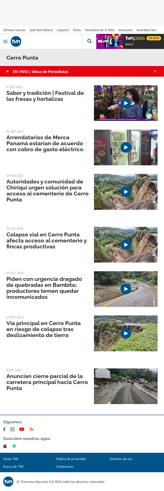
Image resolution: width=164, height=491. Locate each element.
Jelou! (129, 44)
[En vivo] (127, 37)
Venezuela (126, 30)
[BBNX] (8, 481)
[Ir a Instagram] (13, 429)
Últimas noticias (14, 30)
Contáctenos (64, 466)
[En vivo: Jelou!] (109, 41)
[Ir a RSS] (32, 429)
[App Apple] (6, 445)
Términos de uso (120, 459)
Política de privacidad (71, 459)
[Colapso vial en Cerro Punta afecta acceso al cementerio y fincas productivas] (126, 244)
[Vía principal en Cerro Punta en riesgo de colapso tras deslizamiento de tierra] (126, 333)
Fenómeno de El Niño (99, 30)
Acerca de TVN (13, 466)
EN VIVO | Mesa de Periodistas (40, 71)
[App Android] (15, 445)
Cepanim (63, 30)
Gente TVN (10, 459)
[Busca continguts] (89, 41)
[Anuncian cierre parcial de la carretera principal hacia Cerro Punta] (126, 386)
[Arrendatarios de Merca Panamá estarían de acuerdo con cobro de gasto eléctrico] (126, 147)
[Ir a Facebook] (5, 429)
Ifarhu (77, 30)
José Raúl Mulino (41, 30)
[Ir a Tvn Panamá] (46, 41)
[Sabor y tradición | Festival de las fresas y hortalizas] (126, 103)
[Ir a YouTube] (22, 429)
